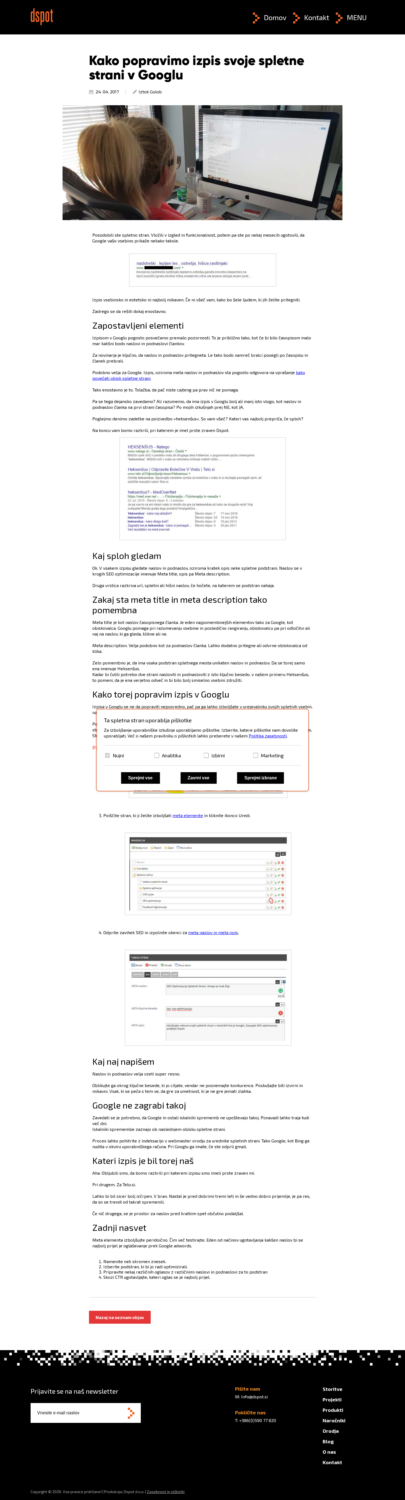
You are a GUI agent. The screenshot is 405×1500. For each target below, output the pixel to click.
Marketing (272, 755)
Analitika (171, 755)
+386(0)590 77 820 (257, 1420)
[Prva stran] (42, 23)
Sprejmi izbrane (260, 777)
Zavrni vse (198, 777)
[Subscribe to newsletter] (131, 1413)
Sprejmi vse (140, 777)
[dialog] (202, 750)
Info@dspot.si (254, 1396)
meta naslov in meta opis (213, 932)
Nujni (118, 755)
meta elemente (187, 815)
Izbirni (218, 755)
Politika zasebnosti (268, 735)
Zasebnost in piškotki (166, 1491)
